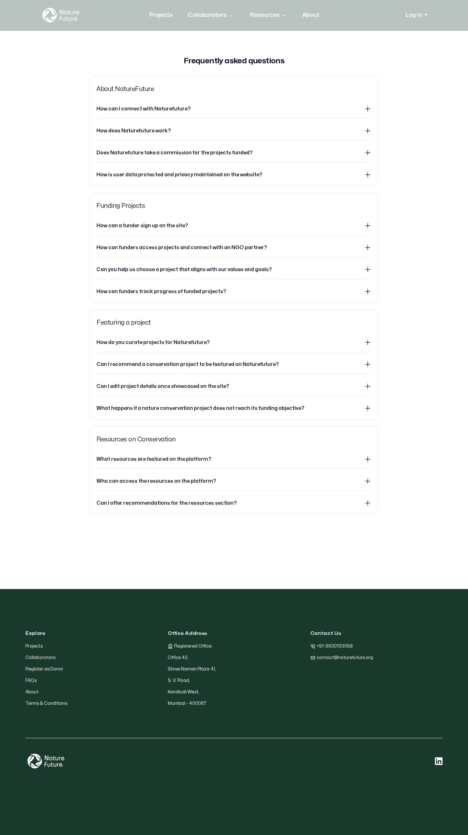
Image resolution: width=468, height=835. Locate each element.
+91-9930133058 (335, 646)
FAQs (31, 680)
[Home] (60, 15)
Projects (161, 15)
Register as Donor (44, 669)
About (310, 15)
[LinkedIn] (439, 761)
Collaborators (207, 15)
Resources (265, 15)
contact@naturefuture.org (345, 658)
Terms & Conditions (46, 703)
